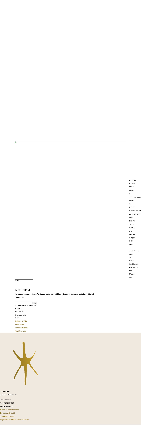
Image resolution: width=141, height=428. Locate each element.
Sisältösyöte (19, 324)
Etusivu (132, 180)
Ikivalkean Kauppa (7, 416)
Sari (131, 217)
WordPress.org (20, 331)
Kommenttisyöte (21, 328)
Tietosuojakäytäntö (7, 413)
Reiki (131, 187)
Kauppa (132, 183)
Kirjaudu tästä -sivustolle (14, 420)
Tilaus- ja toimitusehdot (9, 410)
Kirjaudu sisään (21, 321)
